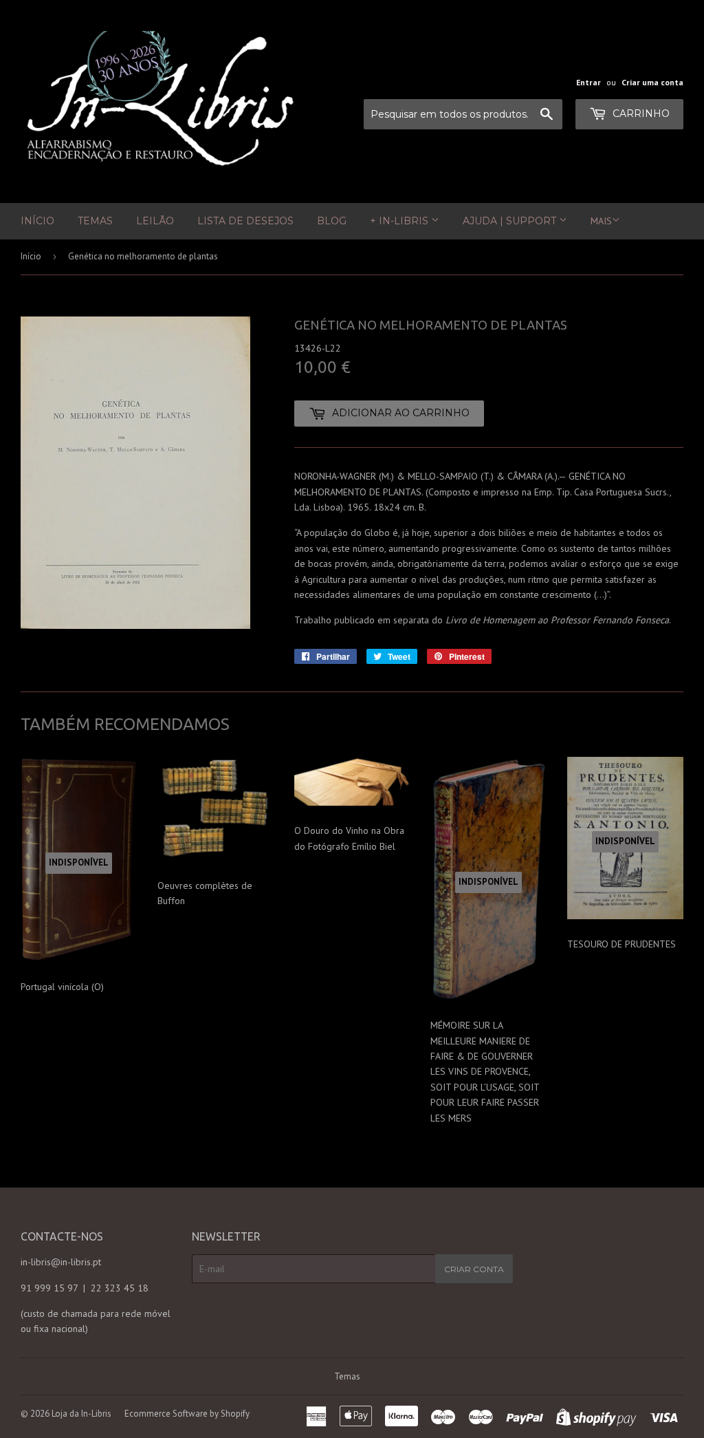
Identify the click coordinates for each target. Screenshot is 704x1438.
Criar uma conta (652, 82)
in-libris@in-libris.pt (61, 1262)
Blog (331, 221)
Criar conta (474, 1269)
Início (37, 221)
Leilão (155, 221)
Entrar (588, 82)
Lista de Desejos (245, 221)
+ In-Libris (400, 221)
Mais (601, 221)
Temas (95, 221)
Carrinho (640, 113)
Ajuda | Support (511, 221)
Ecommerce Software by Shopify (187, 1413)
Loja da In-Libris (81, 1413)
